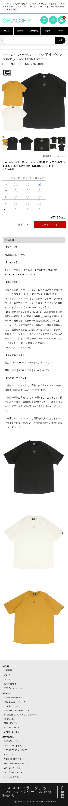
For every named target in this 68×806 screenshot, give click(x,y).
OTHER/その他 (11, 777)
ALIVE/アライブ (11, 727)
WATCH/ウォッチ (12, 768)
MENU (6, 31)
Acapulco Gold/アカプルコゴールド (21, 715)
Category (34, 31)
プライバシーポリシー (14, 688)
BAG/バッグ (9, 754)
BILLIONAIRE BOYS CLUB (17, 710)
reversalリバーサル (13, 697)
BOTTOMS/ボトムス (14, 745)
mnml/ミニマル (11, 706)
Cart (61, 31)
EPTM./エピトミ (12, 732)
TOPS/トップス (11, 741)
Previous (5, 143)
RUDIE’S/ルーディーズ (15, 702)
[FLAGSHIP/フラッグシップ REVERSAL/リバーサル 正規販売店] (16, 20)
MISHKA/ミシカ (11, 723)
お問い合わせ (10, 683)
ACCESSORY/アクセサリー (17, 759)
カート (7, 679)
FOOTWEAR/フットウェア (16, 763)
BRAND (20, 31)
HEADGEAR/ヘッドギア (15, 750)
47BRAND (9, 719)
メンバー (8, 675)
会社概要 (8, 670)
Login (47, 31)
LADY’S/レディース (13, 772)
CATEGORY (8, 737)
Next (62, 143)
